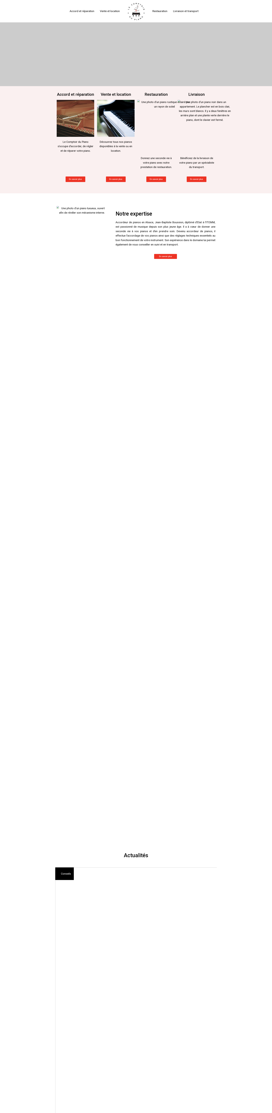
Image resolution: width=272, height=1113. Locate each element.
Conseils (66, 873)
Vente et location (110, 11)
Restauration (159, 11)
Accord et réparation (82, 11)
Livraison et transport (185, 11)
